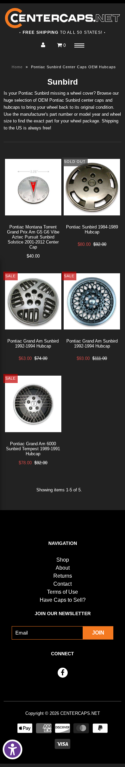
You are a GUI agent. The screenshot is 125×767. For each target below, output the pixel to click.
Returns (62, 576)
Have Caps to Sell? (63, 600)
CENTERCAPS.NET (80, 713)
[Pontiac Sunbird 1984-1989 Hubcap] (92, 220)
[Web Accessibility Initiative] (12, 749)
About (63, 568)
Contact (62, 584)
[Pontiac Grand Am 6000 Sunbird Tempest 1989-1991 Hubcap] (33, 437)
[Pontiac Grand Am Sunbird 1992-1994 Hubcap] (33, 334)
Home (17, 67)
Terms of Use (62, 592)
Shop (62, 560)
